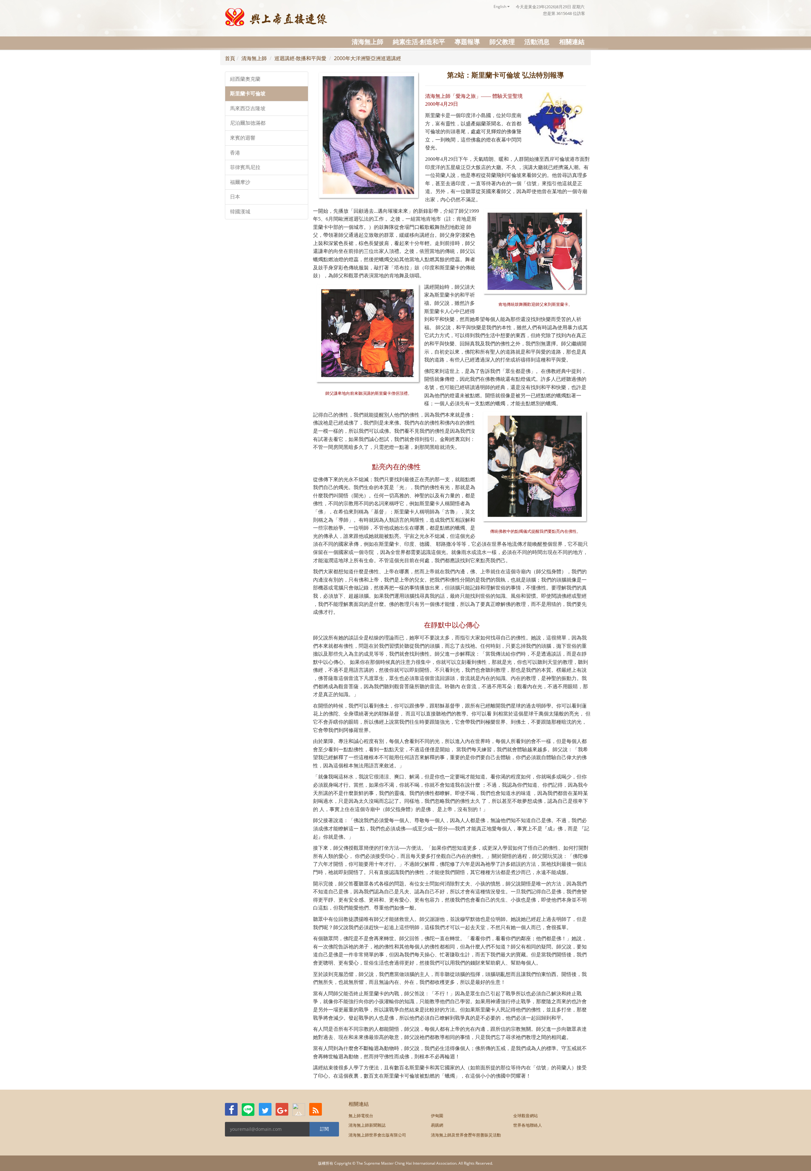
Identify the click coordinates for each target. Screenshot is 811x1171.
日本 (235, 196)
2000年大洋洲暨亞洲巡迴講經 (367, 58)
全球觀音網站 (525, 1115)
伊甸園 (437, 1115)
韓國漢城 (240, 211)
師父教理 (502, 41)
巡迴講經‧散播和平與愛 (300, 58)
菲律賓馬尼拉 (245, 167)
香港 (235, 152)
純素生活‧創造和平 (419, 41)
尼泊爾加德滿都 (247, 123)
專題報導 (467, 41)
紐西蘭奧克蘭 (245, 79)
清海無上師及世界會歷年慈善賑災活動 (466, 1135)
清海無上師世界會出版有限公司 (377, 1135)
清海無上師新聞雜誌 (367, 1125)
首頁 (230, 58)
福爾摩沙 (240, 182)
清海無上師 (367, 41)
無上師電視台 (360, 1115)
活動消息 (537, 41)
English (500, 6)
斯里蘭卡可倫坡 (247, 93)
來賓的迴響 (242, 138)
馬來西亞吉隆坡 (247, 108)
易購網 (437, 1125)
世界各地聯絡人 (527, 1125)
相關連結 (571, 41)
